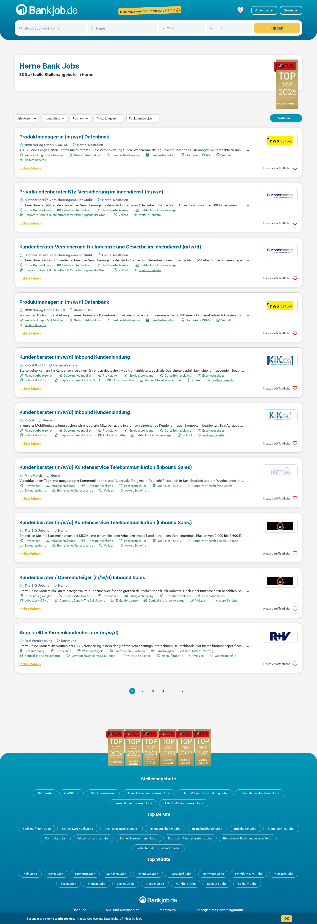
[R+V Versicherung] (280, 636)
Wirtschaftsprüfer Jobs (92, 838)
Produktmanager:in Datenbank (64, 137)
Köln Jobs (30, 873)
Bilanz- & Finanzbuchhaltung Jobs (204, 793)
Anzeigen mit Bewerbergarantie (220, 910)
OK (286, 918)
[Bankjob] (47, 10)
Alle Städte (71, 793)
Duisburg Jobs (216, 883)
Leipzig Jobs (125, 883)
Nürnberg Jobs (186, 883)
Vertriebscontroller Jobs (121, 828)
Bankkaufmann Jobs (37, 828)
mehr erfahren (30, 168)
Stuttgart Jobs (283, 873)
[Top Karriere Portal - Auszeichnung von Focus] (158, 747)
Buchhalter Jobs (245, 828)
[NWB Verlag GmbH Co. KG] (280, 305)
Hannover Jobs (148, 873)
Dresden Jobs (155, 883)
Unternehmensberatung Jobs (259, 793)
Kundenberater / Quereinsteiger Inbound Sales (82, 577)
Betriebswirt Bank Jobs (77, 828)
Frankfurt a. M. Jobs (248, 873)
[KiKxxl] (280, 415)
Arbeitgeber (264, 10)
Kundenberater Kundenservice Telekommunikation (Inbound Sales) (105, 467)
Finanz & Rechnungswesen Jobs (148, 793)
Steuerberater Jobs (280, 828)
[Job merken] (295, 168)
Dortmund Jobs (213, 873)
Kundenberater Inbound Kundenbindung (74, 357)
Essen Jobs (68, 883)
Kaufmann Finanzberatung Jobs (190, 838)
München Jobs (116, 873)
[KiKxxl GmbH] (280, 360)
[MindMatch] (280, 470)
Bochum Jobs (247, 883)
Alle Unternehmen (102, 793)
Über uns (79, 910)
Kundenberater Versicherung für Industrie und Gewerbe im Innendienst (110, 247)
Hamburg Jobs (85, 873)
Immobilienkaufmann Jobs (138, 838)
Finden (277, 28)
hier (138, 918)
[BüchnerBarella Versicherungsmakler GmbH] (280, 195)
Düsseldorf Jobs (180, 873)
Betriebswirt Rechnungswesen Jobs (247, 838)
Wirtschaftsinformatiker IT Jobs (158, 848)
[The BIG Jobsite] (280, 526)
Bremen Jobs (96, 883)
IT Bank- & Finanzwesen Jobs (183, 803)
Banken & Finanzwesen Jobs (132, 803)
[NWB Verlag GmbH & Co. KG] (280, 140)
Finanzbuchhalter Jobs (164, 828)
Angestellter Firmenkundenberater (69, 632)
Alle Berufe (44, 793)
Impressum (167, 910)
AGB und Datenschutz (122, 910)
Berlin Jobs (55, 873)
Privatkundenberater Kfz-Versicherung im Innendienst (91, 192)
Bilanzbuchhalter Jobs (207, 828)
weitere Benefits (35, 160)
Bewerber (291, 10)
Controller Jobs (55, 838)
